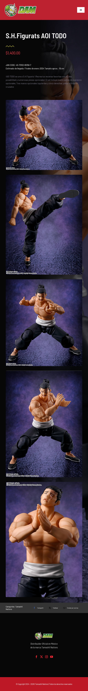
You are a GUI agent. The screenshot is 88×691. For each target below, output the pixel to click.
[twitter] (41, 656)
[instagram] (46, 656)
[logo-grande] (20, 3)
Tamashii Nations (41, 684)
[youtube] (51, 656)
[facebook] (36, 656)
